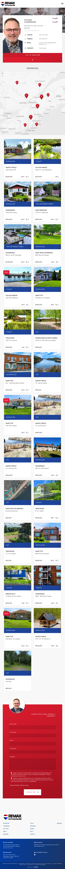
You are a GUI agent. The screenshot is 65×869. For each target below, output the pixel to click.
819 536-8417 (43, 38)
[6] (37, 108)
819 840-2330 (40, 846)
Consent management (40, 864)
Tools (32, 823)
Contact (32, 834)
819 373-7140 (9, 847)
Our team (5, 828)
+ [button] (2, 73)
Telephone (13, 748)
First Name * (13, 724)
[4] (26, 98)
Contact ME (31, 792)
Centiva (35, 867)
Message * (12, 756)
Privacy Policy (14, 785)
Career (32, 828)
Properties (6, 823)
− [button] (2, 76)
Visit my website (31, 55)
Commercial (6, 826)
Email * (12, 740)
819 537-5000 (43, 35)
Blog (31, 831)
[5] (41, 99)
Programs (33, 826)
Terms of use (24, 785)
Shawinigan (42, 48)
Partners (5, 834)
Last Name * (13, 732)
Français (59, 823)
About (5, 831)
